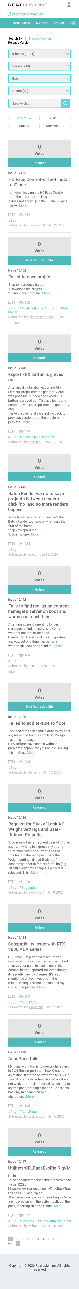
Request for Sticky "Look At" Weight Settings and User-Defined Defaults (36, 829)
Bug (13, 220)
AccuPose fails (23, 1058)
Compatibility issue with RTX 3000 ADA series (36, 946)
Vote (21, 126)
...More (22, 205)
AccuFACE (29, 1002)
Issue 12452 (17, 270)
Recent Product (20, 23)
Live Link (28, 1221)
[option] (20, 23)
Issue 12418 (17, 1052)
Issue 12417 (17, 1161)
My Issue (42, 23)
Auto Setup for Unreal (55, 1221)
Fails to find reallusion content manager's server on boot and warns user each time (38, 611)
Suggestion (30, 888)
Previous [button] (5, 23)
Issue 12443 (17, 487)
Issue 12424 (17, 937)
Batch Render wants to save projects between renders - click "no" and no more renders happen (38, 501)
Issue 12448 (17, 368)
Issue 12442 (17, 599)
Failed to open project (30, 276)
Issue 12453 (17, 173)
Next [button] (73, 23)
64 (10, 1243)
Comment (53, 126)
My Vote (59, 23)
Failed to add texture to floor (36, 723)
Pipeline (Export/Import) (39, 308)
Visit (53, 118)
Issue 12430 (17, 717)
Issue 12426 (17, 817)
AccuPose (29, 1112)
